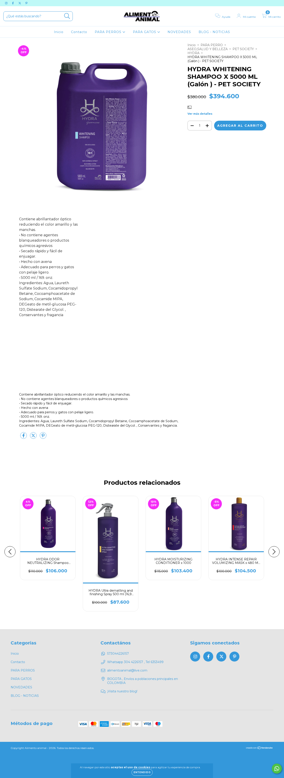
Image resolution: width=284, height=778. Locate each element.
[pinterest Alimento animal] (26, 3)
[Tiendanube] (259, 748)
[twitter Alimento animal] (20, 3)
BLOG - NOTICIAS (214, 32)
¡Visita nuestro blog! (122, 691)
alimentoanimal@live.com (127, 670)
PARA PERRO (212, 45)
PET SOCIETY (243, 49)
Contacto (79, 32)
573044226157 (118, 654)
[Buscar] (67, 16)
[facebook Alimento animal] (13, 3)
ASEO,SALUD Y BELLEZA (207, 49)
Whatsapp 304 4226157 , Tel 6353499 (135, 662)
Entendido (142, 772)
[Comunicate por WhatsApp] (277, 769)
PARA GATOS (145, 32)
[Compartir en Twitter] (33, 437)
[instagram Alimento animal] (6, 3)
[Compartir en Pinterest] (43, 437)
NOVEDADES (179, 32)
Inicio (58, 32)
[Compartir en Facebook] (24, 437)
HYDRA (193, 53)
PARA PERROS (108, 32)
